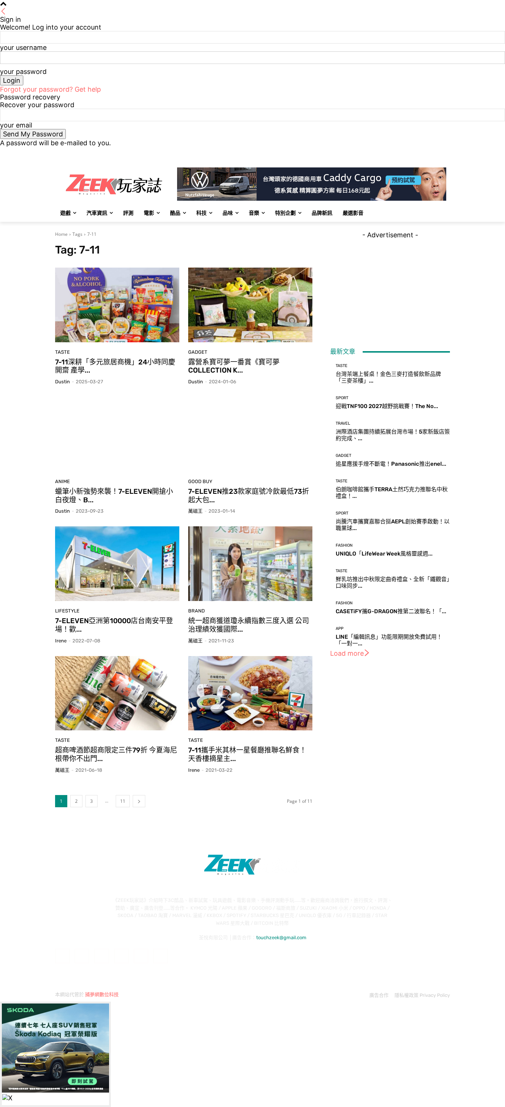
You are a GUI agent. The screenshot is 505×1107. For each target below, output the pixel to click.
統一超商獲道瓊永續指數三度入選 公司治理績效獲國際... (248, 625)
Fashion (344, 545)
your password (23, 71)
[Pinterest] (121, 956)
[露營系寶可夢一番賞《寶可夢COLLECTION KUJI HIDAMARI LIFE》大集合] (250, 305)
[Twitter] (425, 152)
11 (122, 801)
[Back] (3, 12)
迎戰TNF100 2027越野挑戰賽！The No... (387, 406)
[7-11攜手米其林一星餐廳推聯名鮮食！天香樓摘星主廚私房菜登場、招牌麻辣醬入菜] (250, 693)
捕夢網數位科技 (102, 994)
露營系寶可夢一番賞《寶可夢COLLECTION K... (233, 366)
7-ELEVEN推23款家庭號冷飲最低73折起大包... (248, 495)
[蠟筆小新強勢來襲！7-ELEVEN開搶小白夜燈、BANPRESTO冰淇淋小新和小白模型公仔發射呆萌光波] (117, 434)
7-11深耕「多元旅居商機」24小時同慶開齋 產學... (115, 366)
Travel (343, 423)
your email (16, 125)
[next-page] (139, 801)
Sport (342, 398)
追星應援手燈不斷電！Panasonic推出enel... (391, 464)
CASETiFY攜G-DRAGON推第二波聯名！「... (391, 611)
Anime (62, 481)
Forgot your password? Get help (50, 89)
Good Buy (200, 481)
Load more (347, 653)
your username (23, 47)
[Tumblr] (141, 956)
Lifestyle (67, 610)
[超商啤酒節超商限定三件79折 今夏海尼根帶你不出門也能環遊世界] (117, 693)
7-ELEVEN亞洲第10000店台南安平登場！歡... (114, 625)
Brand (196, 610)
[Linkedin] (101, 956)
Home (61, 234)
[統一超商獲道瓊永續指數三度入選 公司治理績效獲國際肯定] (250, 563)
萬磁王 (195, 511)
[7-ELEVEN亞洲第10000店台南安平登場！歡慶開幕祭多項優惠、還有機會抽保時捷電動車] (117, 563)
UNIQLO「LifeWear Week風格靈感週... (384, 553)
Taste (62, 352)
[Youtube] (445, 152)
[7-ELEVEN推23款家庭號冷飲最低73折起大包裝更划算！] (250, 434)
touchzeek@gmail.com (281, 937)
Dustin (62, 381)
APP (339, 628)
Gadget (197, 352)
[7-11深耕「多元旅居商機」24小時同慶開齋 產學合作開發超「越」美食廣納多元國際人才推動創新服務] (117, 305)
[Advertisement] (390, 285)
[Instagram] (415, 152)
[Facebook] (404, 152)
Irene (61, 641)
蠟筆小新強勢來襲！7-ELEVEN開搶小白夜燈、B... (114, 495)
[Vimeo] (435, 152)
